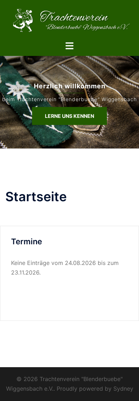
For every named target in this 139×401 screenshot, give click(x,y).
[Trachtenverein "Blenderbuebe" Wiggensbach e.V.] (69, 19)
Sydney (123, 388)
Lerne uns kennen (69, 116)
